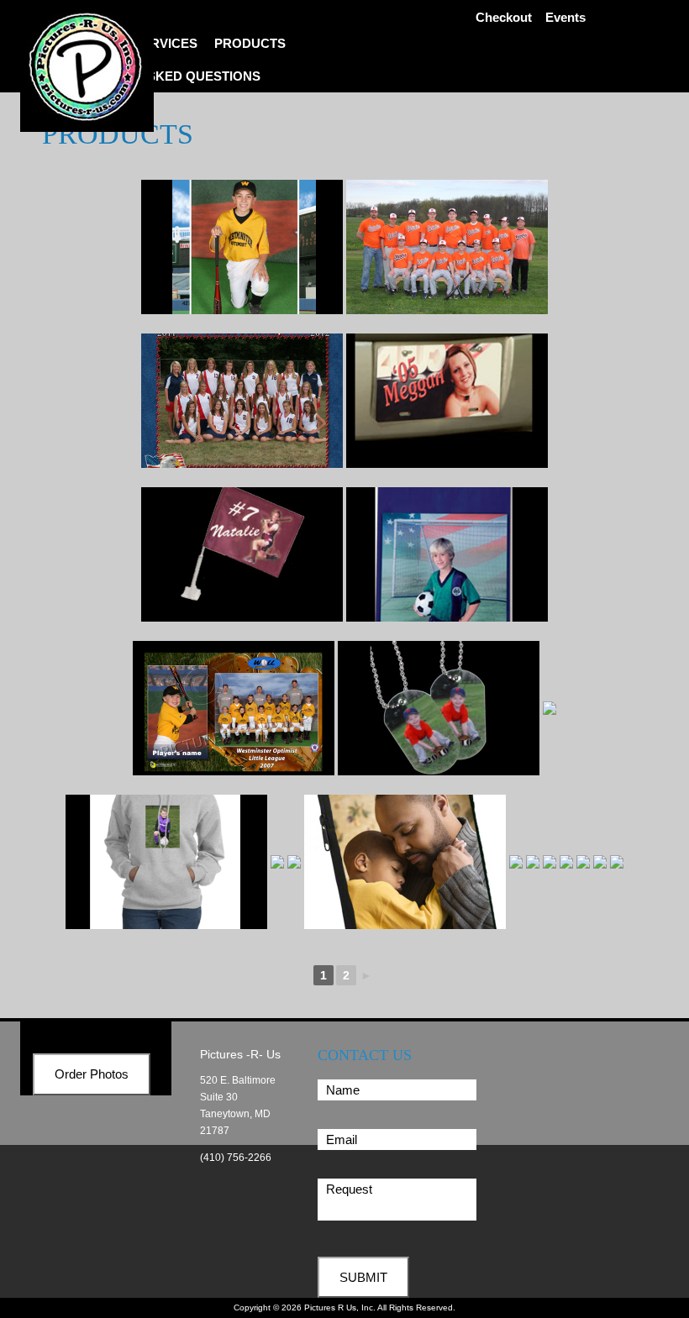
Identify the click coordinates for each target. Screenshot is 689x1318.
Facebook (639, 16)
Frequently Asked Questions (155, 76)
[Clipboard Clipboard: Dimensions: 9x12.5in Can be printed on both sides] (447, 554)
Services (165, 43)
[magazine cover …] (328, 1015)
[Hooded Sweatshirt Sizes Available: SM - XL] (191, 862)
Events (565, 17)
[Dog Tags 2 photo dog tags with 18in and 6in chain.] (438, 708)
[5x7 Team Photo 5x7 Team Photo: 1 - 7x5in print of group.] (447, 247)
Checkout (504, 17)
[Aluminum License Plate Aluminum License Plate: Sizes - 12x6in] (447, 400)
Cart (608, 16)
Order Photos (92, 1228)
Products (250, 43)
